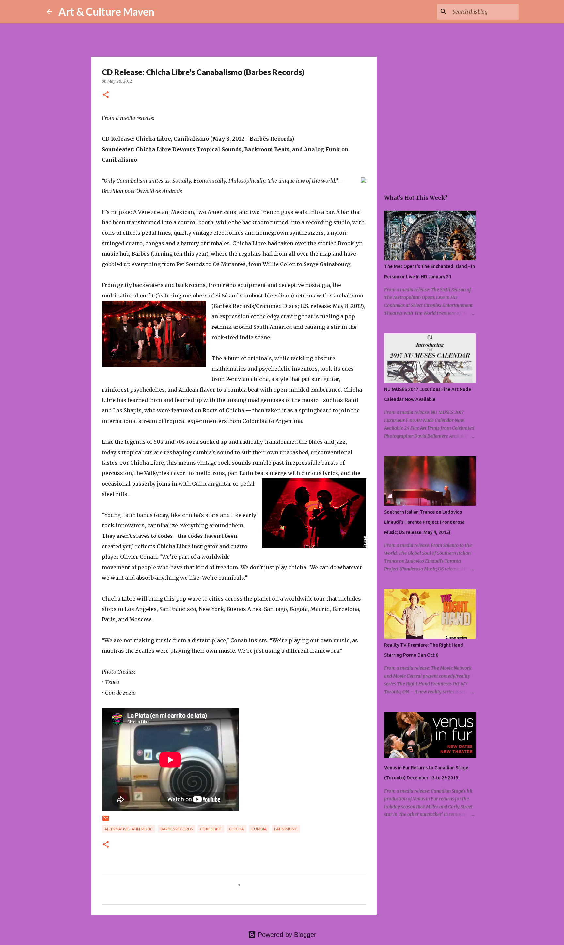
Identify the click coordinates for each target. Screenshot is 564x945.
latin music (285, 828)
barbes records (176, 828)
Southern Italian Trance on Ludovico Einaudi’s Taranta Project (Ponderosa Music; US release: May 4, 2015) (424, 522)
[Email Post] (106, 820)
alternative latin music (128, 828)
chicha (236, 828)
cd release (211, 828)
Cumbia (259, 828)
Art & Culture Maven (106, 11)
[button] (106, 95)
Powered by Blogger (286, 934)
